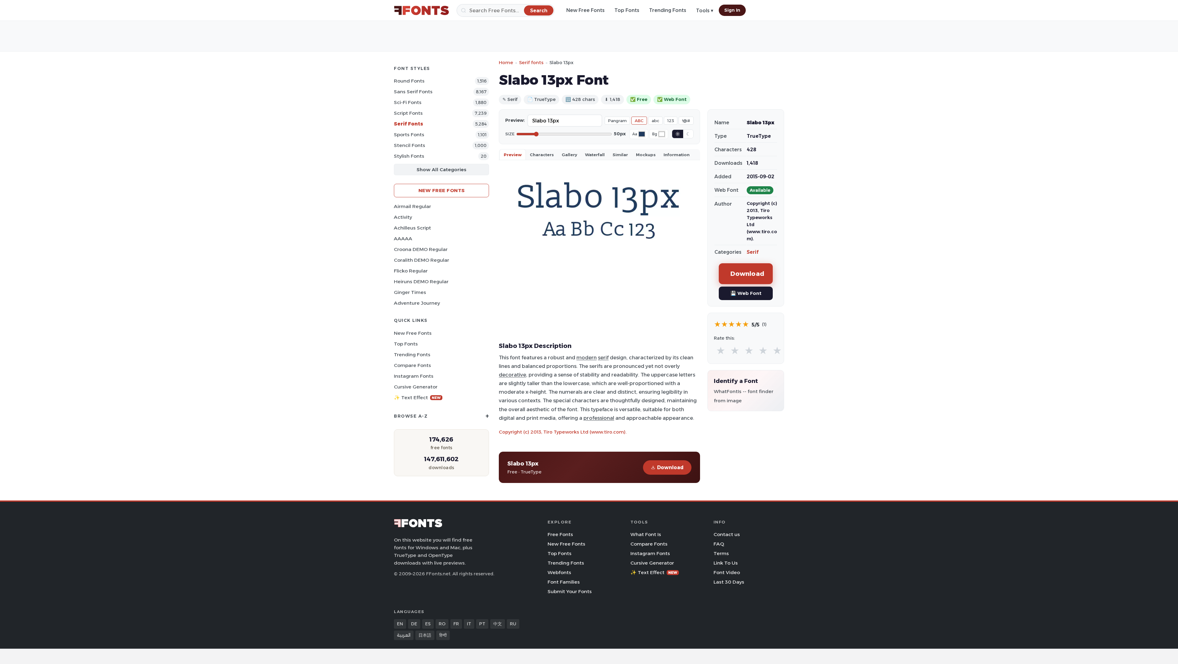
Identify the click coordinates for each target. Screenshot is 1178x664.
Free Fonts (560, 534)
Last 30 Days (729, 582)
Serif (753, 252)
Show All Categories (441, 169)
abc (655, 120)
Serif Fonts (408, 124)
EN (400, 624)
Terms (721, 553)
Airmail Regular (412, 206)
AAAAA (403, 238)
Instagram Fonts (413, 376)
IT (469, 624)
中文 (497, 624)
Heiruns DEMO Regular (421, 281)
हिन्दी (443, 635)
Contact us (727, 534)
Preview (513, 154)
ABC (639, 120)
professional (598, 418)
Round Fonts (409, 81)
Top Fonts (626, 10)
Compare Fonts (412, 365)
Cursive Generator (415, 387)
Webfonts (559, 572)
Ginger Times (410, 292)
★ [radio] (721, 351)
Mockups (646, 154)
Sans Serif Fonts (413, 92)
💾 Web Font (745, 293)
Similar (620, 154)
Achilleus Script (412, 228)
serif (603, 357)
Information (677, 154)
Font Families (564, 582)
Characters (542, 154)
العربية (403, 635)
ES (428, 624)
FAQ (719, 544)
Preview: (515, 120)
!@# (686, 120)
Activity (403, 217)
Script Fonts (408, 113)
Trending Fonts (667, 10)
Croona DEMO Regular (421, 249)
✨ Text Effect (417, 397)
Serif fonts (531, 62)
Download (670, 467)
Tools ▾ (704, 11)
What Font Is (645, 534)
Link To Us (726, 563)
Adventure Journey (417, 303)
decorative (512, 375)
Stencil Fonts (409, 145)
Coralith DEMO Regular (421, 260)
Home (506, 62)
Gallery (569, 154)
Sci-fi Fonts (408, 102)
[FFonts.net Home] (421, 10)
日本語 (424, 635)
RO (442, 624)
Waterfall (595, 154)
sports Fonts (409, 134)
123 (670, 120)
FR (456, 624)
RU (513, 624)
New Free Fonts (585, 10)
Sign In (732, 10)
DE (414, 624)
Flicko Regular (411, 271)
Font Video (727, 572)
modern (586, 357)
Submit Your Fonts (570, 591)
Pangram (617, 120)
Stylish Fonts (409, 156)
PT (482, 624)
